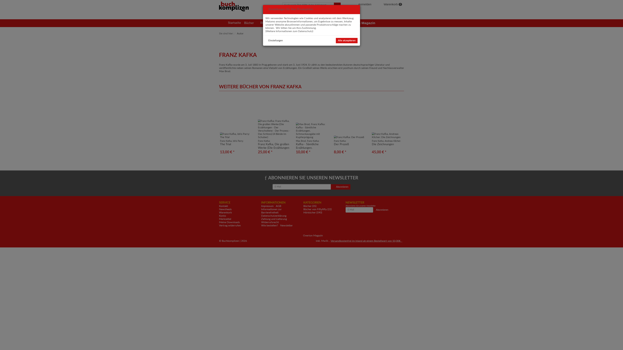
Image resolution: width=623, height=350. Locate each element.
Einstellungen (275, 40)
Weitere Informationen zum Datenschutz (289, 31)
